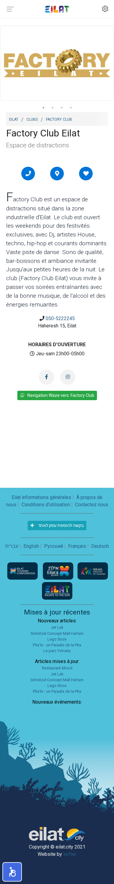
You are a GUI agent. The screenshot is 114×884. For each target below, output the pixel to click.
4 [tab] (71, 108)
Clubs (32, 119)
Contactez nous (91, 504)
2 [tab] (53, 108)
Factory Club (59, 119)
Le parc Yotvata (57, 650)
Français (77, 546)
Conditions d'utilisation (46, 504)
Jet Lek (57, 627)
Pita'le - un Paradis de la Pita (57, 645)
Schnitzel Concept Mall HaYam (57, 633)
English (31, 546)
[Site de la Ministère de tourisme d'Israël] (92, 571)
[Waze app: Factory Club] (57, 173)
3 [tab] (62, 108)
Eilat (13, 119)
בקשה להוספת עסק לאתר (60, 525)
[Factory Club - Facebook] (46, 377)
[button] (12, 872)
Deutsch (100, 546)
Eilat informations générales (41, 497)
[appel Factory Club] (28, 173)
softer (69, 854)
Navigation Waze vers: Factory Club (60, 395)
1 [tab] (43, 108)
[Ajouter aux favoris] (86, 173)
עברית (11, 546)
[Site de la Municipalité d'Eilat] (58, 571)
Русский (53, 546)
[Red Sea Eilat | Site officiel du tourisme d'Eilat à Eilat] (57, 9)
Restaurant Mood (57, 668)
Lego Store (57, 639)
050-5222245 (60, 318)
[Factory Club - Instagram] (68, 377)
